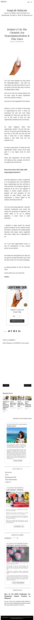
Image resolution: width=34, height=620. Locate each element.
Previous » (27, 385)
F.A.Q (6, 474)
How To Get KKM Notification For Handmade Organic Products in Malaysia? (17, 596)
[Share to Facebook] (11, 331)
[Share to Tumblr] (16, 331)
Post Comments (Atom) (26, 418)
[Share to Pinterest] (14, 331)
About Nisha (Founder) (11, 479)
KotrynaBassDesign (17, 618)
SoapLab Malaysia (17, 10)
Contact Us (8, 482)
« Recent (6, 385)
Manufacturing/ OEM (10, 477)
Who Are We (8, 472)
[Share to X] (9, 331)
